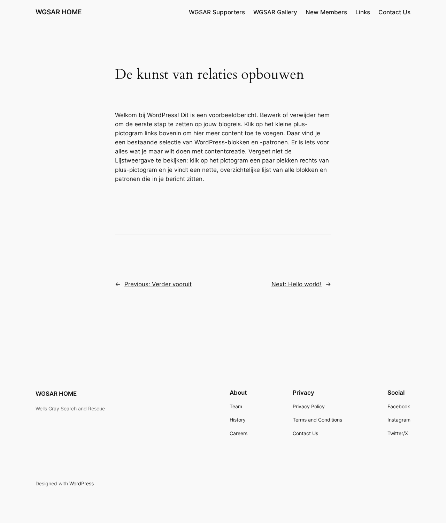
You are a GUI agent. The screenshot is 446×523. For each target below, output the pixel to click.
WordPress (81, 483)
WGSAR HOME (59, 12)
